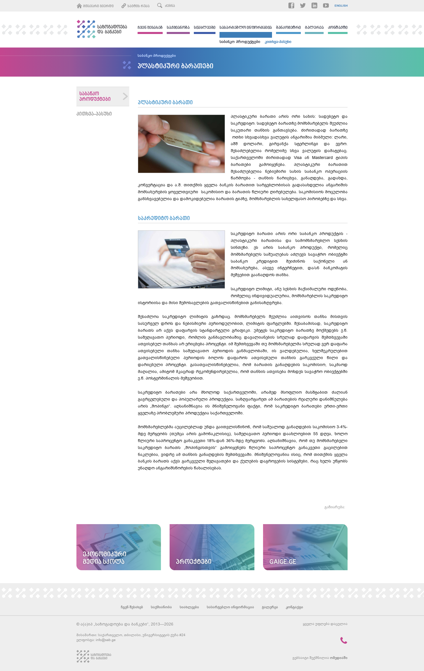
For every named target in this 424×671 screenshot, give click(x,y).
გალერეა (314, 28)
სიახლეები (204, 28)
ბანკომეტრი (288, 28)
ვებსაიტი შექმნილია (320, 657)
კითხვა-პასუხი (278, 41)
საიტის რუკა (138, 6)
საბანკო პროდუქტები (239, 41)
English (341, 5)
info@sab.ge (106, 640)
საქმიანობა (178, 28)
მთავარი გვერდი (98, 6)
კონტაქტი (338, 28)
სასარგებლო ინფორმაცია (245, 28)
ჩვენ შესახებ (150, 28)
